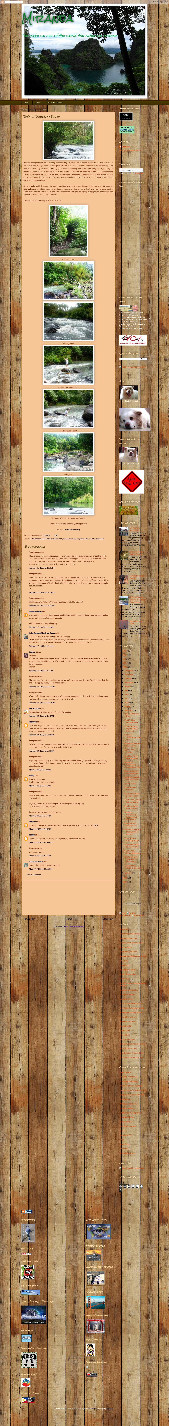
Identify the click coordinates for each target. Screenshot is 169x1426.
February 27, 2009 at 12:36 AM (42, 592)
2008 (124, 878)
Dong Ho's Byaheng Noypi (130, 1003)
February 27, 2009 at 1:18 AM (41, 627)
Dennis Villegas (35, 611)
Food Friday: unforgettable (131, 721)
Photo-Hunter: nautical (130, 788)
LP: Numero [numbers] (135, 529)
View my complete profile (130, 150)
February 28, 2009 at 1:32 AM (41, 716)
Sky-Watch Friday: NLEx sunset (132, 845)
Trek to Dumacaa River (42, 116)
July (126, 690)
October (128, 678)
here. (96, 825)
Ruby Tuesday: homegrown (130, 824)
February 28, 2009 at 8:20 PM (41, 751)
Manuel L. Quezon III (128, 1077)
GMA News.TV (125, 1135)
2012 (124, 655)
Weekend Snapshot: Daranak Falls (132, 778)
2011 (124, 659)
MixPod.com (139, 915)
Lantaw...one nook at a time (131, 943)
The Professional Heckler (130, 934)
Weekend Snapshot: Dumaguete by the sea (132, 831)
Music (122, 915)
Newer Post (29, 918)
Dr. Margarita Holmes (128, 1081)
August (128, 686)
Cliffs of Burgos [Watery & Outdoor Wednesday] (138, 599)
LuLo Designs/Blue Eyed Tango (42, 633)
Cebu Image (124, 965)
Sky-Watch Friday (127, 994)
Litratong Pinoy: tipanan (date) (131, 757)
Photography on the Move (130, 1012)
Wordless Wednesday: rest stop (132, 737)
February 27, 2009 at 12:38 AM (42, 605)
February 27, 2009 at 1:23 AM (41, 646)
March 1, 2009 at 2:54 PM (40, 829)
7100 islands (35, 538)
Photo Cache (34, 708)
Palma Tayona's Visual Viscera (132, 1044)
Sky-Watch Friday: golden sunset (132, 794)
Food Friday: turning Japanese (132, 852)
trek (86, 538)
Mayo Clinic (124, 1144)
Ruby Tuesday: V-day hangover (131, 772)
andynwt (92, 1408)
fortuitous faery (35, 861)
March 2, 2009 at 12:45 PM (40, 842)
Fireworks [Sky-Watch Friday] (136, 553)
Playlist (128, 915)
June (127, 694)
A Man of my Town (127, 1021)
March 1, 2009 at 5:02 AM (40, 769)
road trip (72, 538)
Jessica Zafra (125, 1072)
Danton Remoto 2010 (128, 938)
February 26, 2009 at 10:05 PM (42, 568)
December (129, 670)
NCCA (122, 1131)
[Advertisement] (68, 897)
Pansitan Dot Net (126, 1117)
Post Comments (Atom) (74, 926)
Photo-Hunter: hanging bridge (131, 839)
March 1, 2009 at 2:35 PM (40, 815)
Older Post (108, 918)
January (128, 873)
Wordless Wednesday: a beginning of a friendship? (131, 816)
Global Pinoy (124, 1099)
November (129, 674)
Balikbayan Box (126, 1122)
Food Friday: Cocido (129, 751)
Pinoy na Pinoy (125, 947)
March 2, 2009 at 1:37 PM (40, 855)
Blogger (110, 1408)
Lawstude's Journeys (128, 1017)
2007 (124, 882)
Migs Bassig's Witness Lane (131, 1053)
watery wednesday (96, 538)
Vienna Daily (124, 1030)
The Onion (124, 1148)
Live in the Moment (55, 102)
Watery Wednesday (72, 529)
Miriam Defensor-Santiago (130, 1086)
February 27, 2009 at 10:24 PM (42, 686)
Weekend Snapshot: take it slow (132, 744)
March (128, 706)
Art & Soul (123, 961)
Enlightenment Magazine (130, 1113)
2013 (124, 651)
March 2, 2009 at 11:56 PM (40, 869)
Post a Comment (34, 874)
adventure (46, 538)
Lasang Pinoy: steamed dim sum (132, 866)
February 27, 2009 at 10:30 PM (42, 702)
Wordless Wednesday (128, 990)
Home (27, 102)
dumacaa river (56, 538)
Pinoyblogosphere (127, 1153)
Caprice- (32, 652)
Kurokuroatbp (125, 1026)
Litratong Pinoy (126, 999)
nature (66, 538)
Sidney (31, 775)
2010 (124, 663)
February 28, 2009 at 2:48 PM (41, 734)
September (129, 682)
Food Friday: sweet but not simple (132, 801)
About (38, 102)
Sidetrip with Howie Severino (131, 1095)
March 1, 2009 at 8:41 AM (40, 785)
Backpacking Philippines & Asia (132, 956)
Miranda (47, 18)
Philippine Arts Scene (128, 1104)
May (127, 698)
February (129, 710)
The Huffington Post (128, 952)
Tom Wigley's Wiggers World (131, 1008)
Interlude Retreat (126, 1108)
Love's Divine (130, 783)
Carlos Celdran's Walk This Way (133, 1090)
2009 (124, 667)
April (127, 702)
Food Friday (124, 979)
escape (32, 834)
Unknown (33, 721)
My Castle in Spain (127, 970)
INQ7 (121, 1140)
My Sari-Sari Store (127, 1039)
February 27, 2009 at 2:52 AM (41, 670)
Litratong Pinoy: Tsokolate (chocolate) (131, 859)
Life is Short (124, 1035)
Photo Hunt (124, 929)
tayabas (80, 538)
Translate (139, 173)
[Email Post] (55, 535)
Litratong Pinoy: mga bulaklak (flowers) (131, 728)
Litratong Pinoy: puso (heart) (131, 807)
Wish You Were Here (128, 1048)
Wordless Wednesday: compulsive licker (132, 764)
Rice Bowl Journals (127, 1126)
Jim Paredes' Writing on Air (130, 1057)
